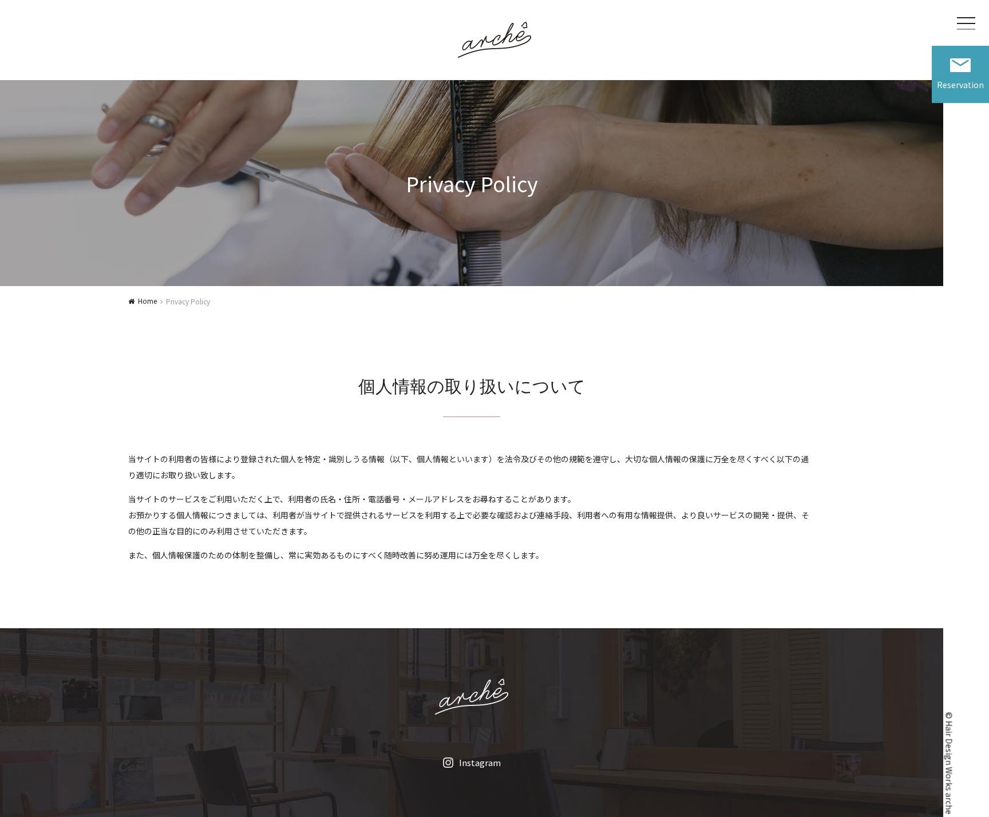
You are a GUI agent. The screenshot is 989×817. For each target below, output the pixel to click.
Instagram (480, 762)
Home (147, 301)
